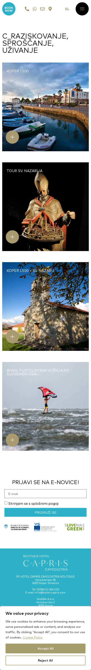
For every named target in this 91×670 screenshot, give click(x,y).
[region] (45, 638)
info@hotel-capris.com (50, 592)
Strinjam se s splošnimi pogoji (33, 503)
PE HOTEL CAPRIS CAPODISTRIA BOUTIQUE (45, 576)
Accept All (46, 648)
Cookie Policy (33, 637)
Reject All (45, 660)
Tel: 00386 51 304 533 (45, 589)
